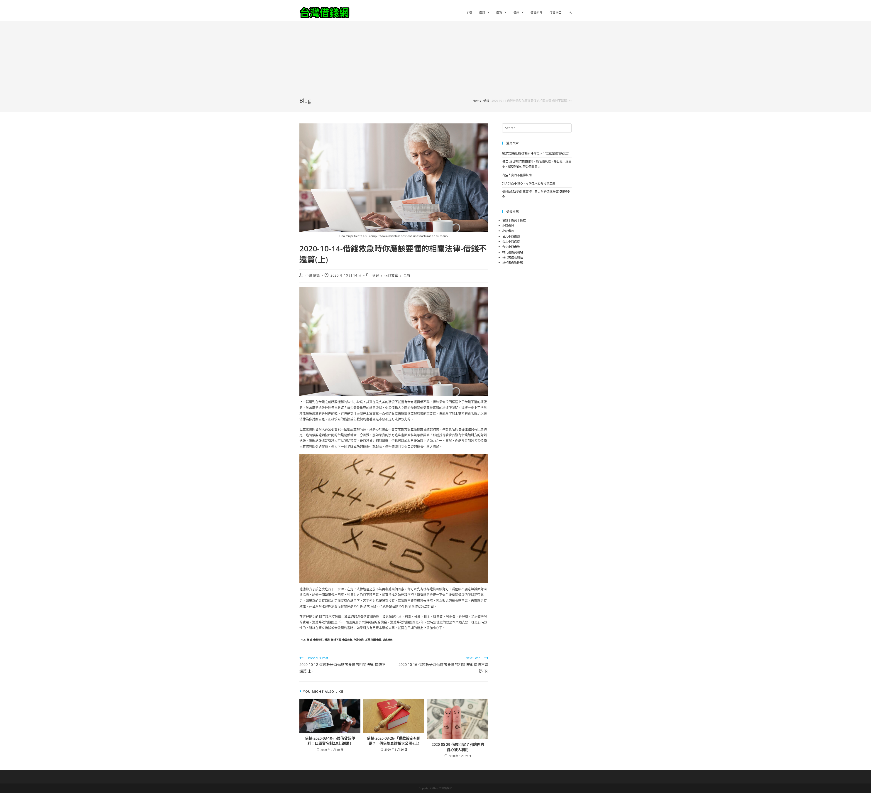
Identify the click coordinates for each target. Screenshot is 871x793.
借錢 (486, 100)
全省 (407, 275)
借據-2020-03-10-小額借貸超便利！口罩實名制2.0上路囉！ (330, 741)
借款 (523, 220)
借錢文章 (391, 275)
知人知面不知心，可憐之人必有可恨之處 (528, 183)
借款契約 (318, 639)
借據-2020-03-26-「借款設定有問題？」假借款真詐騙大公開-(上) (394, 741)
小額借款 (508, 231)
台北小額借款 (511, 247)
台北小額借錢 (511, 236)
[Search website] (570, 12)
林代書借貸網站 (512, 252)
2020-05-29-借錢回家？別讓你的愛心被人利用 (458, 747)
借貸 (514, 220)
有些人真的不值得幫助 (517, 175)
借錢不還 (336, 639)
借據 (309, 639)
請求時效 (388, 639)
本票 (367, 639)
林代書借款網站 (512, 257)
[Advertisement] (435, 62)
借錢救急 (347, 639)
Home (477, 100)
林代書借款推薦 (512, 262)
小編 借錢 (312, 275)
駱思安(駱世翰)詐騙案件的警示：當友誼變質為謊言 (535, 153)
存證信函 (359, 639)
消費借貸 (376, 639)
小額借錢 (508, 225)
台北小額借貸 (511, 241)
